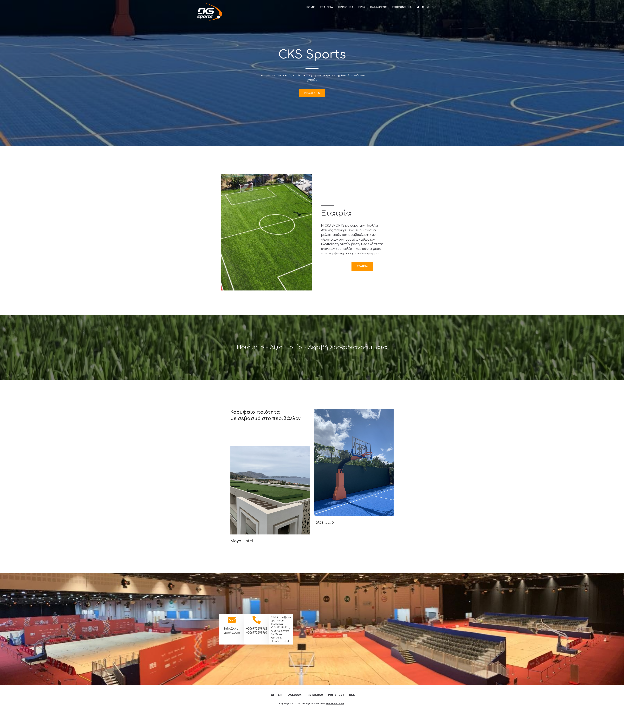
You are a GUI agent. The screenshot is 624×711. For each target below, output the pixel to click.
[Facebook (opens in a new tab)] (423, 7)
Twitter (275, 694)
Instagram (314, 694)
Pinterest (336, 694)
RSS (352, 694)
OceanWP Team (335, 703)
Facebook (294, 694)
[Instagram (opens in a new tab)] (428, 7)
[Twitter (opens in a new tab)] (418, 7)
